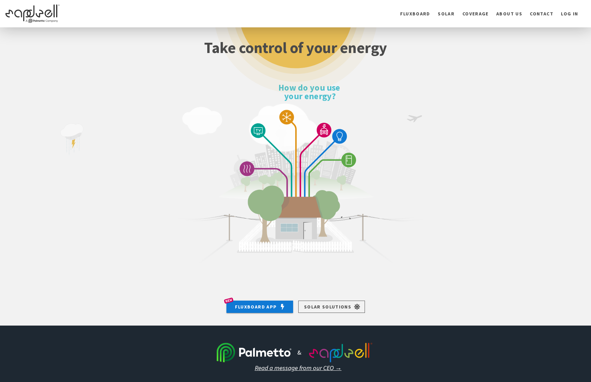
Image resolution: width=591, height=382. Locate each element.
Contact (541, 14)
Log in (569, 14)
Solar (446, 14)
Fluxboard (415, 14)
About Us (509, 14)
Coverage (475, 14)
